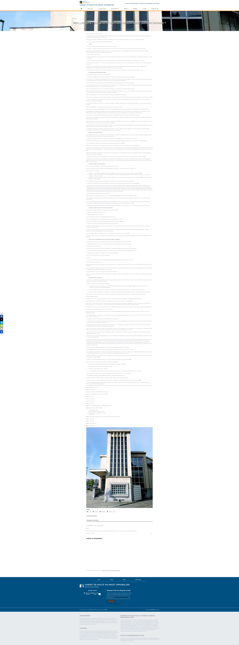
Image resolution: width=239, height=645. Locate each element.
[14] (87, 423)
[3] (87, 391)
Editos (99, 579)
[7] (87, 401)
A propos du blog (102, 8)
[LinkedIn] (1, 322)
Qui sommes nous (115, 8)
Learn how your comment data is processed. (111, 570)
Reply (151, 533)
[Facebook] (1, 316)
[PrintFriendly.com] (1, 325)
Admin (105, 609)
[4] (87, 394)
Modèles (126, 8)
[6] (128, 147)
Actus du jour (90, 8)
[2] (87, 389)
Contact (144, 8)
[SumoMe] (1, 331)
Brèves (111, 579)
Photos (124, 579)
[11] (104, 335)
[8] (87, 403)
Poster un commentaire (98, 525)
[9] (87, 405)
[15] (87, 425)
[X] (1, 319)
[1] (86, 387)
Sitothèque (135, 8)
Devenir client (138, 579)
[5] (87, 396)
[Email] (1, 328)
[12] (87, 418)
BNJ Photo (152, 609)
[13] (87, 421)
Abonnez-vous (111, 601)
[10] (87, 407)
